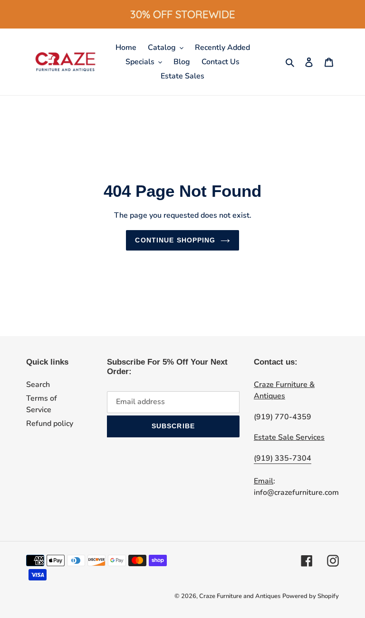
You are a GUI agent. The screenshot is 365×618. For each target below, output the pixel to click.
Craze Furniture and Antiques (239, 596)
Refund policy (49, 423)
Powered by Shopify (310, 596)
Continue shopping (175, 240)
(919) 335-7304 (282, 458)
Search (38, 384)
